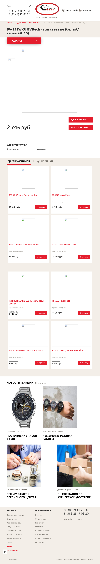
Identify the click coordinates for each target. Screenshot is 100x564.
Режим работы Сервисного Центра (21, 495)
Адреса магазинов (43, 538)
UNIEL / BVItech (34, 23)
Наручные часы (13, 527)
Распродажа (12, 550)
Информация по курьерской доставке (74, 495)
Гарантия (39, 527)
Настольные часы (14, 534)
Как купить (40, 523)
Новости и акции (20, 382)
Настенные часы (14, 531)
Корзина (87, 10)
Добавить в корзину (79, 127)
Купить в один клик (79, 120)
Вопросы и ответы (43, 531)
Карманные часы (14, 523)
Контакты (39, 542)
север (9, 542)
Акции (9, 546)
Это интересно (41, 534)
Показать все (40, 383)
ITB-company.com (87, 559)
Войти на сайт (72, 10)
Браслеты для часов (15, 515)
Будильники (20, 23)
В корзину (41, 207)
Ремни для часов (14, 538)
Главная (10, 23)
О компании (40, 519)
